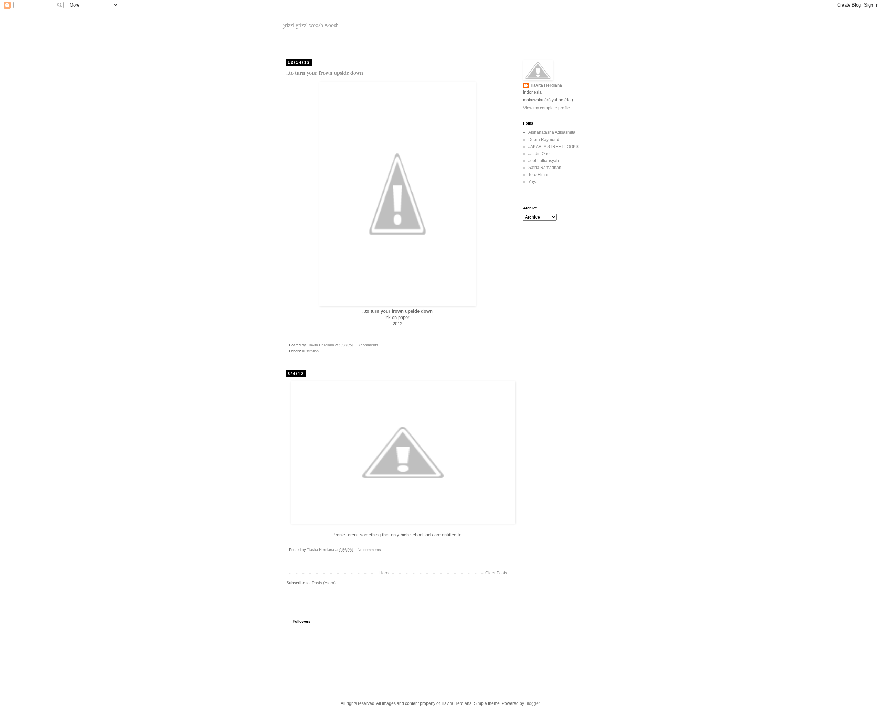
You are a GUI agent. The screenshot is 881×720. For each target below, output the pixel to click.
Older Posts (496, 573)
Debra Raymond (543, 139)
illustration (310, 351)
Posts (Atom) (324, 583)
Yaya (533, 181)
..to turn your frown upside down (324, 72)
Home (385, 573)
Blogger (532, 703)
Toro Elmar (538, 174)
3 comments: (369, 345)
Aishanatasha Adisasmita (551, 132)
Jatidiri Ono (539, 153)
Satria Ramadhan (544, 167)
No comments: (370, 550)
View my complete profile (546, 108)
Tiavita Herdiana (546, 85)
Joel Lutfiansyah (543, 160)
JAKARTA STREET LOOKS (553, 146)
